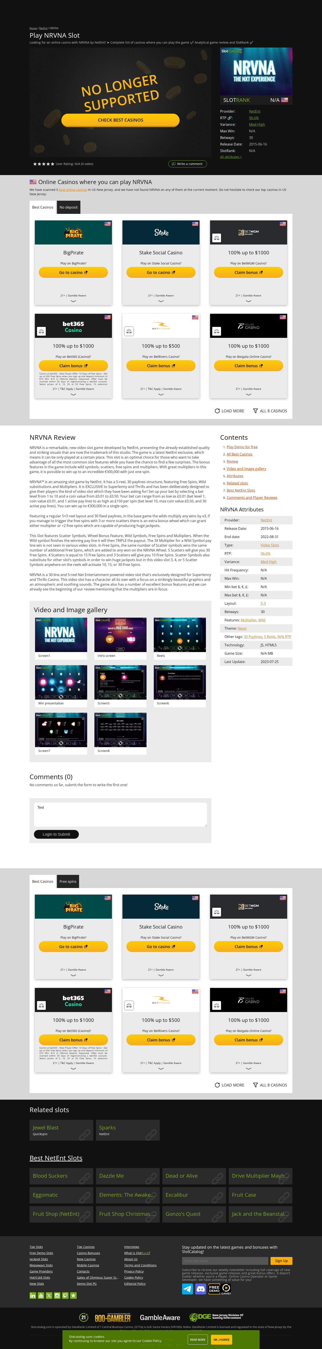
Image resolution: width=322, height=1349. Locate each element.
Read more (197, 1340)
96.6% (254, 117)
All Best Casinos (240, 454)
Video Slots (270, 545)
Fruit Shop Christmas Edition (129, 1214)
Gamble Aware (77, 295)
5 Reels (270, 636)
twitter (49, 1293)
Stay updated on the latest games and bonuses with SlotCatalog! (230, 1249)
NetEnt (254, 111)
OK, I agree (222, 1339)
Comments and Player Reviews (252, 497)
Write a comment (189, 164)
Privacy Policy (134, 1271)
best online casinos (73, 190)
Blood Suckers (50, 1175)
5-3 (263, 603)
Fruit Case (244, 1194)
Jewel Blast (46, 1127)
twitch (65, 1293)
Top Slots (36, 1247)
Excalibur (177, 1194)
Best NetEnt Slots (241, 490)
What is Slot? (137, 1253)
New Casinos (86, 1259)
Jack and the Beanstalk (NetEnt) (262, 1214)
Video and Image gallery (246, 468)
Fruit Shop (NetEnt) (56, 1214)
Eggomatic (45, 1194)
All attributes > (231, 157)
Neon (242, 628)
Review (232, 461)
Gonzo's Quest (183, 1214)
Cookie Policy (133, 1277)
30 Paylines (253, 636)
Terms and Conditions (140, 1265)
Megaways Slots (41, 1265)
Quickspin (40, 1134)
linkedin (33, 1293)
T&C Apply (66, 389)
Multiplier (249, 620)
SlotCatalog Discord (200, 1287)
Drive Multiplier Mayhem (262, 1175)
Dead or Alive (182, 1175)
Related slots (237, 483)
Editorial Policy (135, 1284)
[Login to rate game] (44, 164)
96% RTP (284, 636)
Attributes (235, 475)
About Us (131, 1259)
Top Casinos (86, 1247)
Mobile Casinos (88, 1265)
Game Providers (41, 1271)
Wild (261, 620)
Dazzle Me (111, 1175)
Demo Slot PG (87, 1284)
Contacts (83, 1271)
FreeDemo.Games (219, 1285)
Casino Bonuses (88, 1253)
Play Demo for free (242, 447)
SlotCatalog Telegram (187, 1287)
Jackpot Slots (39, 1259)
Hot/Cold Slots (40, 1277)
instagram (57, 1293)
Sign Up (281, 1260)
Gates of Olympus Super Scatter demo (105, 1277)
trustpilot (73, 1293)
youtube (41, 1293)
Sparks (107, 1127)
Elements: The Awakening (129, 1194)
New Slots (37, 1284)
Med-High (257, 124)
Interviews (131, 1247)
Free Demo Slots (41, 1253)
